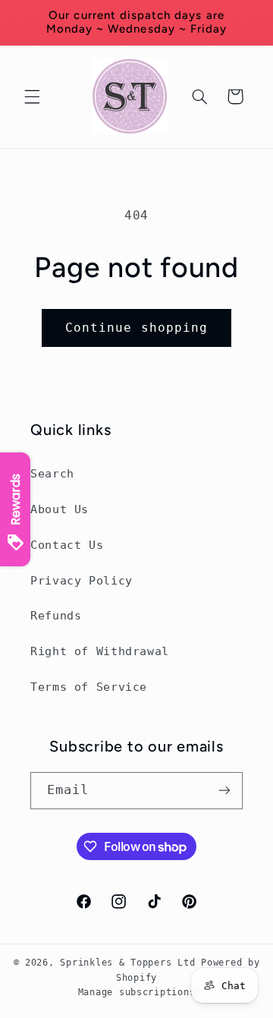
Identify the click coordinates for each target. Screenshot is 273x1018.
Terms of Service (88, 686)
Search (52, 473)
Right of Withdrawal (99, 651)
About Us (59, 509)
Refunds (55, 615)
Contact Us (66, 544)
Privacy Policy (81, 580)
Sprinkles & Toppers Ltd (127, 962)
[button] (31, 96)
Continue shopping (136, 327)
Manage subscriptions (137, 992)
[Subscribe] (224, 790)
